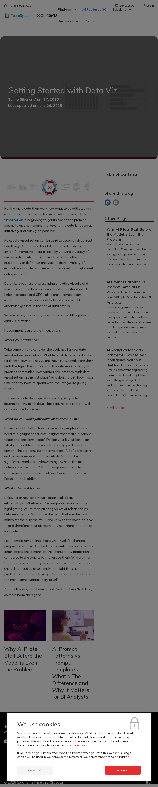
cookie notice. (76, 745)
